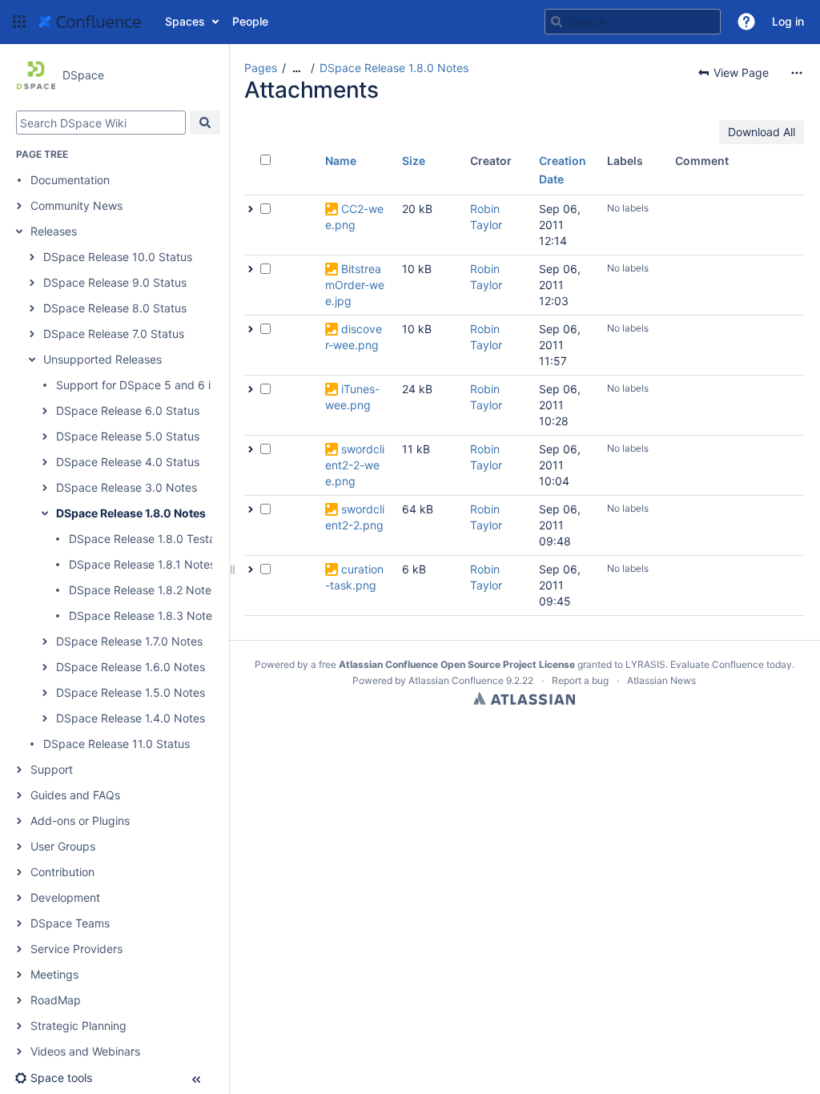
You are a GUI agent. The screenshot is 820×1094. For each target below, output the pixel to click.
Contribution (62, 872)
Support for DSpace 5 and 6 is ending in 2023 (177, 385)
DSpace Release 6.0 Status (127, 410)
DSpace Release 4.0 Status (127, 462)
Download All (761, 132)
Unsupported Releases (102, 359)
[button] (19, 22)
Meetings (54, 974)
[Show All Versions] (250, 209)
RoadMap (55, 1000)
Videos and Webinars (85, 1051)
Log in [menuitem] (788, 21)
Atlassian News (661, 680)
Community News (76, 205)
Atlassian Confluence (456, 680)
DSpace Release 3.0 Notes (126, 487)
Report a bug (580, 680)
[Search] (556, 21)
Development (65, 897)
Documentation (70, 180)
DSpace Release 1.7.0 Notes (129, 641)
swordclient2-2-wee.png (354, 465)
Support (51, 769)
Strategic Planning (78, 1025)
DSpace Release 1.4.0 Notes (130, 718)
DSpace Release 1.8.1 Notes (142, 564)
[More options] (797, 73)
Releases (53, 231)
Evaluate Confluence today (731, 664)
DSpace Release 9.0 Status (115, 282)
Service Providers (76, 948)
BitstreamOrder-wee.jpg (354, 285)
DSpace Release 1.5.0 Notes (130, 692)
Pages (260, 67)
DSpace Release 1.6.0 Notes (130, 667)
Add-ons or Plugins (80, 820)
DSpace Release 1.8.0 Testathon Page (169, 538)
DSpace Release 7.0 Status (113, 333)
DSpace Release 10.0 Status (117, 256)
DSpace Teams (70, 923)
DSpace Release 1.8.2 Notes (143, 590)
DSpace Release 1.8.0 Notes (131, 513)
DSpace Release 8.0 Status (115, 308)
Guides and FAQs (75, 795)
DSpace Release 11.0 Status (116, 743)
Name (340, 160)
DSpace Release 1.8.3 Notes (143, 615)
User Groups (62, 846)
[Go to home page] (89, 21)
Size (413, 160)
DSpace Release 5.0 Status (127, 436)
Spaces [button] (185, 21)
